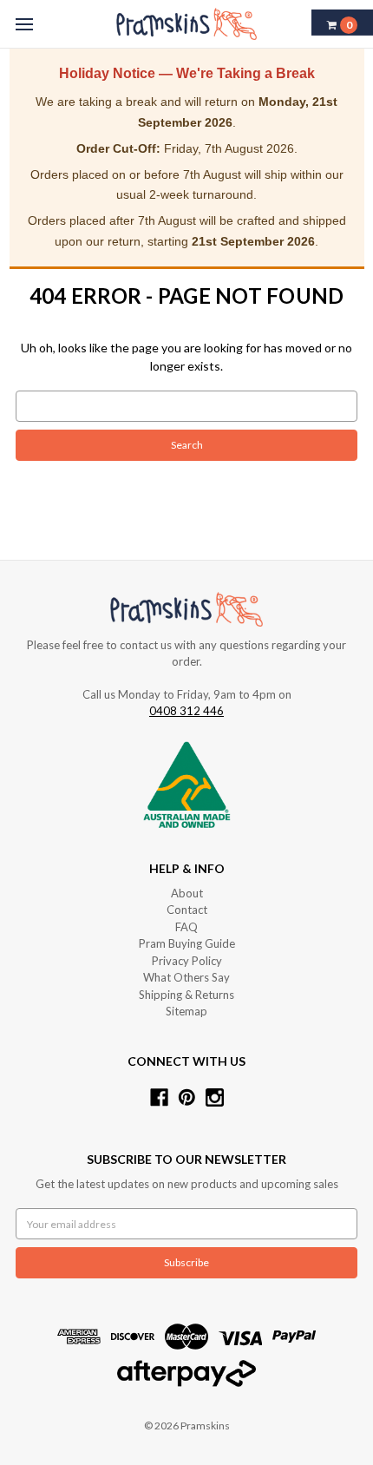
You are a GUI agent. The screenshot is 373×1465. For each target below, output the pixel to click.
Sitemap (186, 1011)
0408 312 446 (186, 711)
